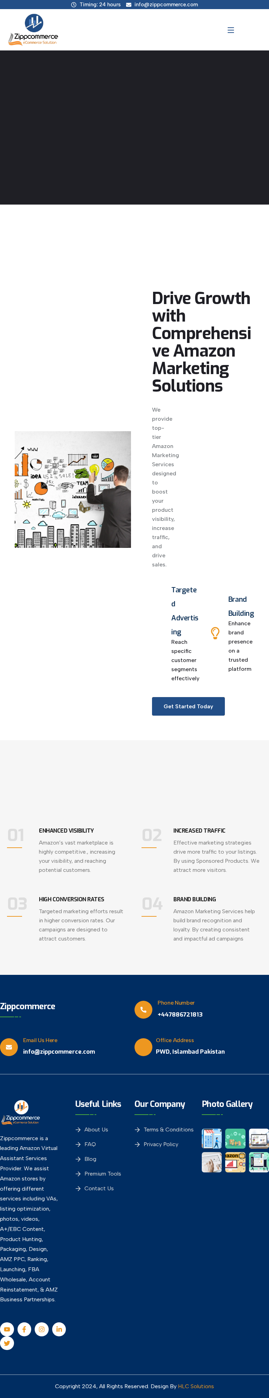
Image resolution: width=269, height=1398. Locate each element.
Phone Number (176, 1002)
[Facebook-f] (25, 1329)
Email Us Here (40, 1040)
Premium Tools (102, 1173)
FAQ (90, 1144)
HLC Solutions (196, 1386)
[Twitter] (7, 1343)
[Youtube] (7, 1329)
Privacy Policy (161, 1144)
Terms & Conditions (169, 1129)
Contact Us (99, 1188)
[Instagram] (42, 1329)
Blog (90, 1159)
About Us (96, 1129)
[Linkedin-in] (59, 1329)
